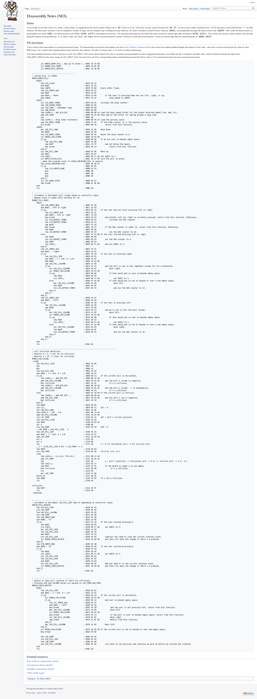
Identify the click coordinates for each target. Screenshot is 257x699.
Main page (7, 26)
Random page (9, 31)
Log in (252, 2)
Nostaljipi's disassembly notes (39, 669)
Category (31, 679)
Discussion (35, 9)
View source (193, 9)
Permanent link (9, 52)
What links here (9, 42)
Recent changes (10, 28)
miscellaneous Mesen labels (39, 665)
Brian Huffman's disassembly (136, 47)
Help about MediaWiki (12, 34)
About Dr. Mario (42, 693)
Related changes (10, 44)
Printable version (10, 49)
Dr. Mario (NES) (43, 679)
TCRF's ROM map (35, 673)
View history (205, 9)
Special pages (9, 47)
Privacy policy (30, 693)
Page (27, 9)
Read (185, 9)
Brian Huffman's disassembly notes (42, 661)
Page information (10, 55)
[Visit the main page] (11, 10)
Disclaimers (52, 693)
